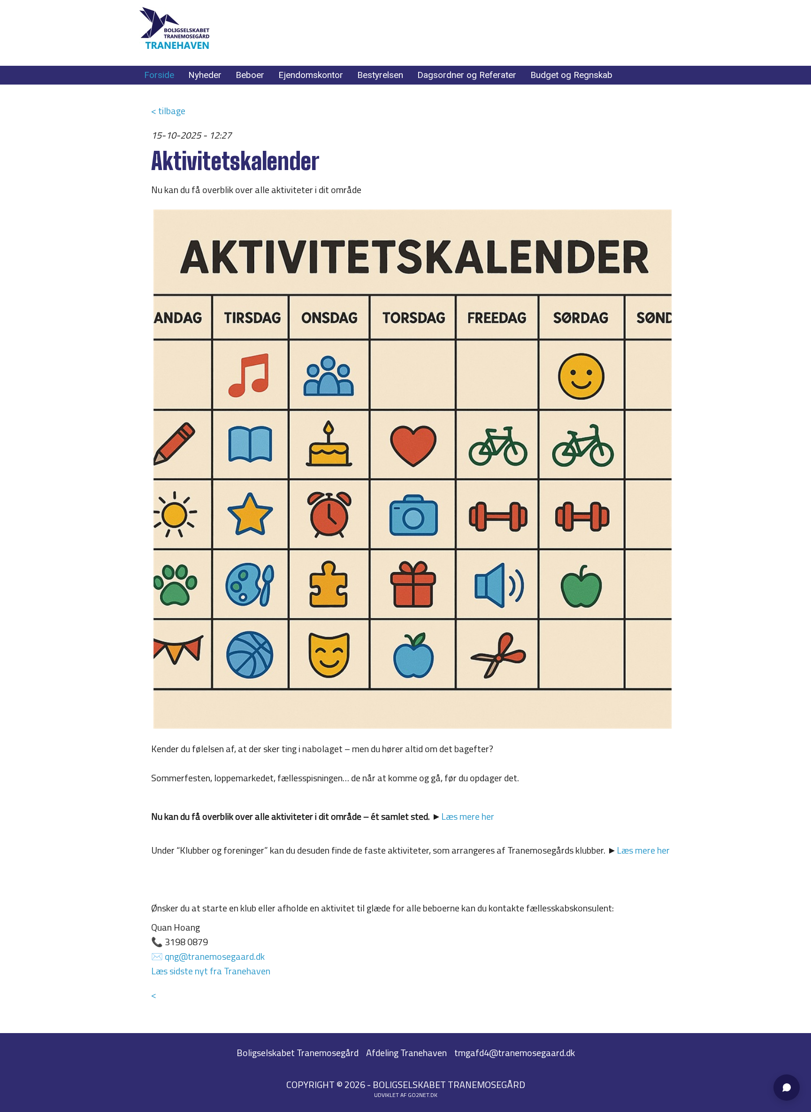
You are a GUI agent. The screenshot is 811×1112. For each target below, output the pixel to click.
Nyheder (205, 75)
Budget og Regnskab (571, 75)
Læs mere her (467, 816)
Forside (159, 75)
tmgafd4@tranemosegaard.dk (514, 1052)
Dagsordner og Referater (466, 75)
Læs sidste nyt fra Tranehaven (210, 971)
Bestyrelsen (380, 75)
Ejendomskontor (310, 75)
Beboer (250, 75)
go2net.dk (422, 1094)
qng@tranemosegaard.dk (215, 956)
